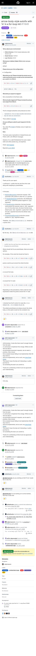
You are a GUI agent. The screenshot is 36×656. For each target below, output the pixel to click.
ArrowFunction (10, 204)
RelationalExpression (10, 194)
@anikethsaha (7, 493)
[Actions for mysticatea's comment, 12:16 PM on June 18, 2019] (33, 176)
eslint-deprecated (10, 338)
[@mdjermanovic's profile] (3, 44)
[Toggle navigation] (2, 2)
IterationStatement (11, 198)
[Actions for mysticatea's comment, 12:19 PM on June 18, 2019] (33, 229)
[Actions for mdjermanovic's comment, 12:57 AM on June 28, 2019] (33, 298)
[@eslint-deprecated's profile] (3, 339)
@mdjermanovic (7, 478)
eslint (5, 8)
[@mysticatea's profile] (3, 177)
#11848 (12, 127)
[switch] (5, 319)
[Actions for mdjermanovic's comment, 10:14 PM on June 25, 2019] (33, 239)
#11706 (14, 119)
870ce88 (30, 510)
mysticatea (8, 176)
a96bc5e (30, 533)
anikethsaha (8, 474)
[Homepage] (18, 2)
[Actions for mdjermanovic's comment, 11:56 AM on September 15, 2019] (33, 376)
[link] (13, 28)
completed (8, 326)
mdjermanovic (8, 43)
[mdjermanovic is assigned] (8, 33)
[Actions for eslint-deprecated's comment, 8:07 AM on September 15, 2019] (33, 338)
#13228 (7, 523)
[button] (31, 83)
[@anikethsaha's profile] (3, 474)
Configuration (7, 72)
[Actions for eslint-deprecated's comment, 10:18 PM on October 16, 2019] (33, 405)
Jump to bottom (5, 40)
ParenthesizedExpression (12, 215)
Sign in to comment (27, 553)
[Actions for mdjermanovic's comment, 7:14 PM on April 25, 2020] (33, 488)
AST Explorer (10, 145)
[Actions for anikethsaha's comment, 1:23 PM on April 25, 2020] (33, 474)
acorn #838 (11, 148)
